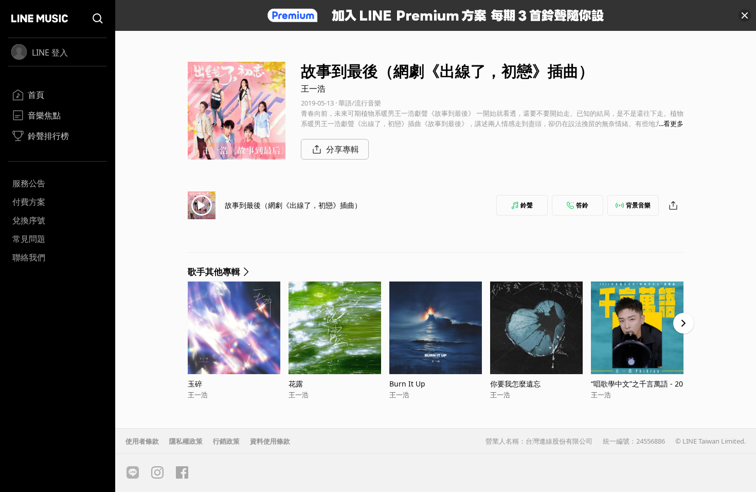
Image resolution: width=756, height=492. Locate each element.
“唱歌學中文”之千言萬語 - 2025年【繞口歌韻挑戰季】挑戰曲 (641, 383)
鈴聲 (526, 205)
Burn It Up (407, 383)
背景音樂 (638, 205)
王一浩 (313, 88)
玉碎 (195, 383)
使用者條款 (142, 441)
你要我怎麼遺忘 (515, 383)
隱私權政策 (186, 441)
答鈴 (582, 205)
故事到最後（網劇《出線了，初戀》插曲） (293, 205)
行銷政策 (226, 441)
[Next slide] (683, 323)
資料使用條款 (270, 441)
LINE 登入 (50, 52)
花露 (296, 383)
